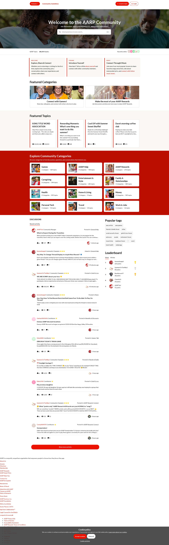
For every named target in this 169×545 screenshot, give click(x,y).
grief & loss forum (126, 233)
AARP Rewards (4, 471)
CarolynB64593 (41, 424)
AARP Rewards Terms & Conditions (15, 525)
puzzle (116, 237)
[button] (84, 541)
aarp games (118, 225)
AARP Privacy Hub (9, 518)
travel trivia (109, 241)
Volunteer (3, 466)
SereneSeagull (41, 251)
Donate (2, 464)
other (123, 229)
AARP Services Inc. (6, 499)
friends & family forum (112, 229)
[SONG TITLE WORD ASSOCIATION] (43, 134)
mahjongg (119, 245)
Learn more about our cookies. (118, 532)
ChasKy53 (118, 279)
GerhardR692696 (42, 318)
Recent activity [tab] (35, 224)
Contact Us (3, 478)
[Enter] (59, 32)
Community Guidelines (50, 4)
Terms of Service (9, 521)
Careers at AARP (5, 491)
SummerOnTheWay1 (43, 273)
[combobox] (84, 32)
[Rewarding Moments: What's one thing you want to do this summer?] (71, 134)
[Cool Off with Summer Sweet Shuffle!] (98, 134)
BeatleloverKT (119, 273)
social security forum (112, 233)
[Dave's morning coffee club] (126, 134)
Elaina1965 (40, 381)
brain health (109, 245)
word (132, 241)
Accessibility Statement (11, 523)
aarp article (109, 225)
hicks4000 (40, 338)
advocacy (109, 237)
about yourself (90, 66)
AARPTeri (40, 229)
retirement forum (126, 237)
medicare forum (120, 241)
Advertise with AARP (6, 489)
